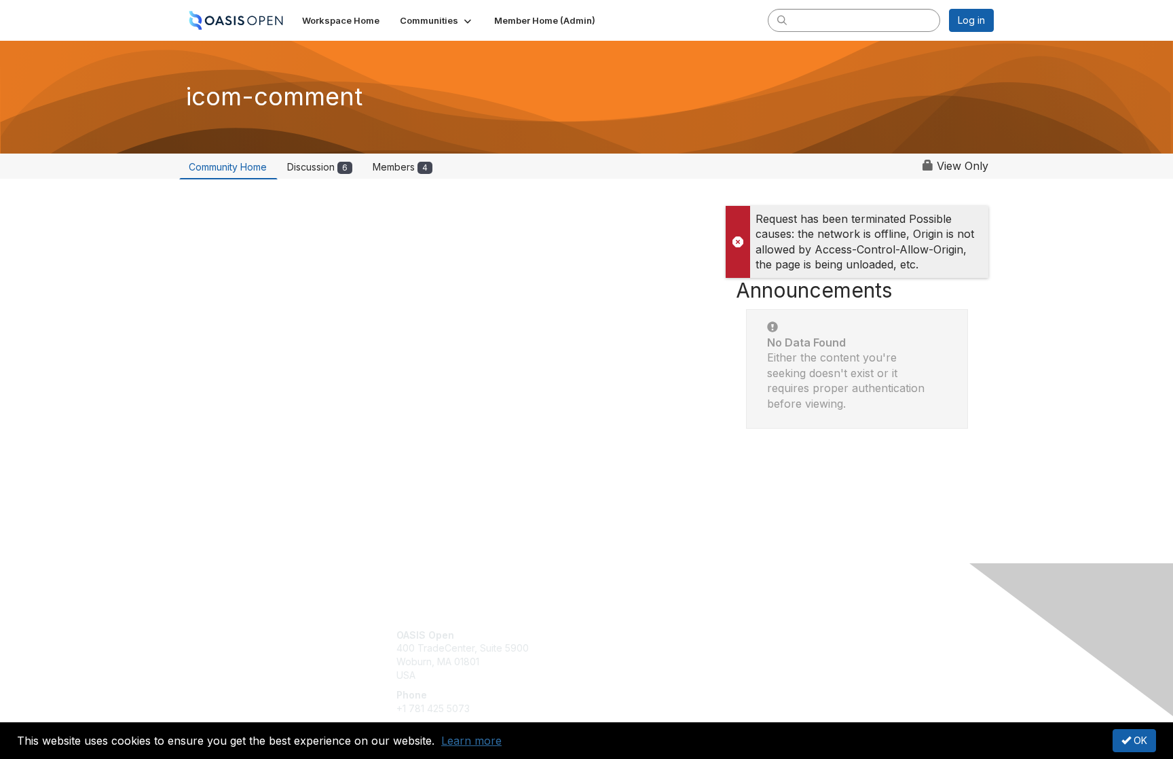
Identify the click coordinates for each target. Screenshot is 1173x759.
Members (400, 167)
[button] (437, 20)
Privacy (804, 648)
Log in (971, 20)
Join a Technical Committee (653, 675)
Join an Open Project (639, 654)
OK (1139, 740)
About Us (808, 635)
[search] (782, 20)
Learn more (471, 740)
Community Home (228, 167)
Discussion (317, 167)
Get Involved (620, 635)
